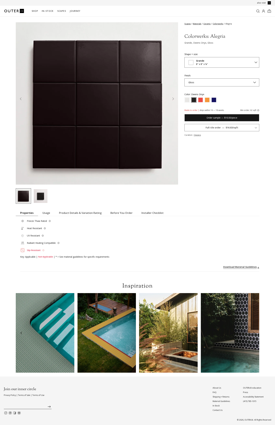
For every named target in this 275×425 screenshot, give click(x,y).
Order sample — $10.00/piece (222, 117)
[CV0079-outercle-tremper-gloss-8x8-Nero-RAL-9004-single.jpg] (40, 196)
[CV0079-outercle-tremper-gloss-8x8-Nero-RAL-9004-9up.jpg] (23, 196)
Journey (75, 10)
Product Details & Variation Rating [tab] (80, 213)
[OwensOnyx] (194, 100)
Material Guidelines (221, 401)
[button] (21, 333)
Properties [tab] (27, 213)
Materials (197, 24)
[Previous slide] (20, 99)
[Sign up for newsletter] (28, 407)
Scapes (61, 10)
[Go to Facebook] (15, 413)
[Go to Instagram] (6, 413)
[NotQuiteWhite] (187, 100)
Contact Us (217, 410)
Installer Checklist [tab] (152, 213)
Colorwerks (218, 24)
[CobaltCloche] (214, 100)
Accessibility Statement (253, 396)
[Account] (263, 11)
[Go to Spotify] (19, 413)
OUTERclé (248, 419)
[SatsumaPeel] (207, 100)
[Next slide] (173, 99)
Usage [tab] (46, 213)
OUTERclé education (252, 387)
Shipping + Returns (221, 396)
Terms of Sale (24, 395)
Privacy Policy (10, 395)
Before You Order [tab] (121, 213)
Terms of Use (38, 395)
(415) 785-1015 (249, 401)
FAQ (214, 392)
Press (245, 392)
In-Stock (47, 10)
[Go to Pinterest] (10, 413)
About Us (217, 387)
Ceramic (207, 24)
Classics (197, 135)
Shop (35, 10)
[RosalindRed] (200, 100)
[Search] (258, 11)
